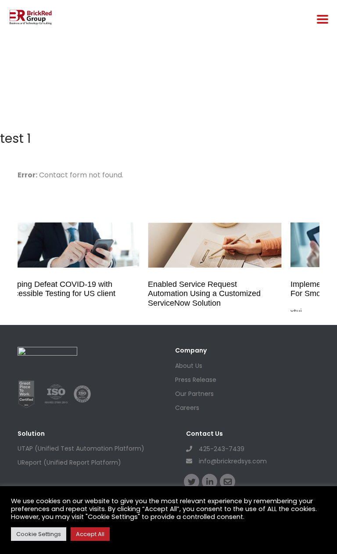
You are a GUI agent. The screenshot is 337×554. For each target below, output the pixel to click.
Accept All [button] (90, 534)
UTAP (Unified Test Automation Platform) (81, 448)
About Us (188, 365)
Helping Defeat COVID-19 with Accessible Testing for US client (60, 289)
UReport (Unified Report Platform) (69, 462)
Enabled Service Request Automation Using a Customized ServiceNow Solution (204, 293)
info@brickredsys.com (233, 461)
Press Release (195, 379)
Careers (187, 407)
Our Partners (194, 393)
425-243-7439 (221, 449)
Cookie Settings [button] (38, 534)
